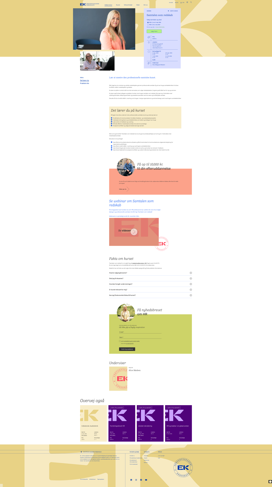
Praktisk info (84, 83)
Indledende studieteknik (90, 426)
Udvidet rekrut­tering (145, 426)
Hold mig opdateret (127, 349)
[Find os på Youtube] (146, 479)
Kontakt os (132, 455)
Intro (82, 77)
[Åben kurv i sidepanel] (187, 2)
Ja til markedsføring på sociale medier (130, 341)
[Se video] (134, 232)
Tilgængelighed (100, 479)
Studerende (146, 460)
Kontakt (171, 2)
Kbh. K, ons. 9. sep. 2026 (155, 22)
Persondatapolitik (84, 479)
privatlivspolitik (130, 343)
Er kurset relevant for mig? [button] (118, 290)
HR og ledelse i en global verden (178, 426)
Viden (138, 5)
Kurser (118, 5)
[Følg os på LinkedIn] (131, 479)
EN (183, 2)
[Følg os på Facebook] (141, 479)
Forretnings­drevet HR (117, 426)
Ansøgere (146, 455)
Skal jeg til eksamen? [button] (116, 278)
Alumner (146, 462)
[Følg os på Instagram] (136, 479)
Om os (146, 5)
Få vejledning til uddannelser (136, 458)
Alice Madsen (135, 370)
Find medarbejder (134, 464)
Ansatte (145, 458)
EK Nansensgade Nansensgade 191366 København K (157, 46)
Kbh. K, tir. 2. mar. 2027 (154, 24)
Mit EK (176, 2)
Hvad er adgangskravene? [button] (118, 273)
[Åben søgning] (191, 2)
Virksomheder (128, 5)
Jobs (159, 458)
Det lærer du (84, 80)
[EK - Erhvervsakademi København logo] (90, 4)
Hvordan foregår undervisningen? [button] (120, 284)
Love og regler (161, 455)
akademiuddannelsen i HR (139, 263)
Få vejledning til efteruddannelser (133, 461)
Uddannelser (108, 5)
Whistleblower (92, 479)
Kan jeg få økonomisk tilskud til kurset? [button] (122, 295)
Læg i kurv (154, 31)
